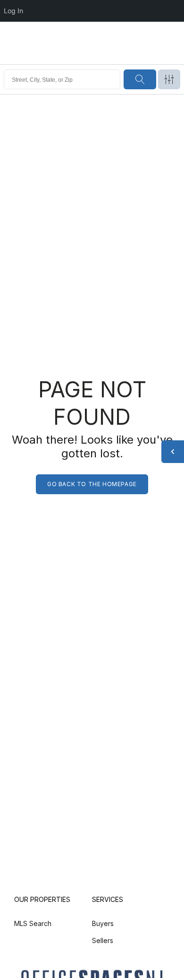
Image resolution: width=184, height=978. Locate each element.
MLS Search (32, 923)
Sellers (102, 940)
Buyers (103, 923)
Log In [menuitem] (13, 11)
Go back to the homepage (92, 484)
